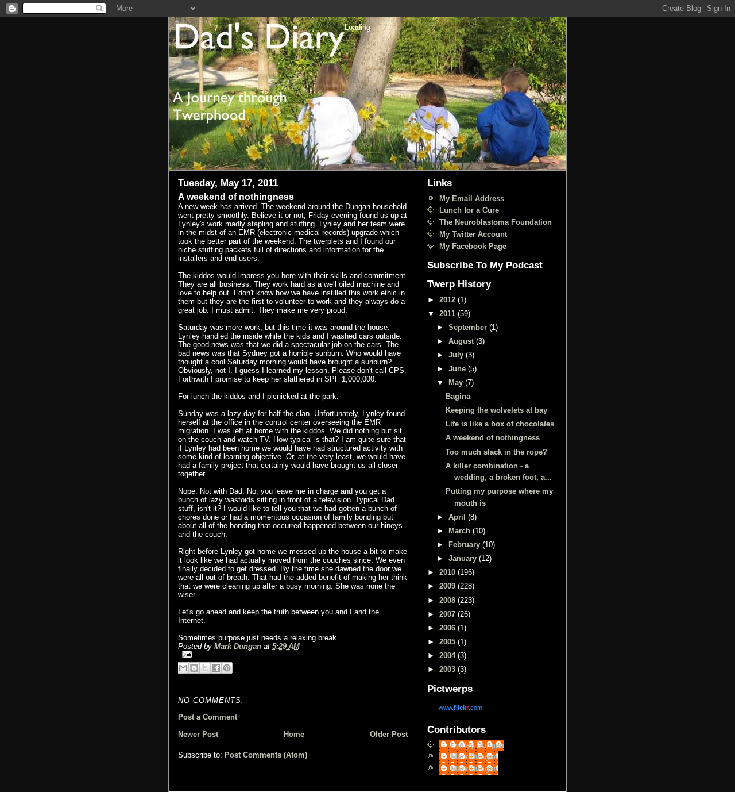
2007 (448, 614)
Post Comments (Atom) (266, 755)
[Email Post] (293, 654)
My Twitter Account (473, 234)
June (458, 368)
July (457, 355)
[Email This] (183, 668)
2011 (448, 313)
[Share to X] (205, 668)
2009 (448, 586)
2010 (448, 572)
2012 (448, 299)
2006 (448, 628)
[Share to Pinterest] (227, 668)
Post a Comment (207, 717)
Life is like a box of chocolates (500, 424)
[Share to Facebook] (216, 668)
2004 (448, 655)
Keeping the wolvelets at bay (496, 410)
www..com (460, 707)
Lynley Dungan (477, 745)
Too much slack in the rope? (496, 452)
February (465, 544)
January (463, 558)
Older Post (389, 734)
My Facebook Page (472, 246)
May (456, 382)
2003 (448, 669)
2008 (448, 600)
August (462, 341)
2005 (448, 641)
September (468, 327)
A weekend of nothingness (493, 437)
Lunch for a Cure (469, 210)
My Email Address (471, 198)
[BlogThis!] (194, 668)
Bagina (458, 396)
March (460, 530)
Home (294, 734)
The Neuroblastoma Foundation (495, 222)
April (458, 517)
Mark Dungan (474, 756)
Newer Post (198, 734)
